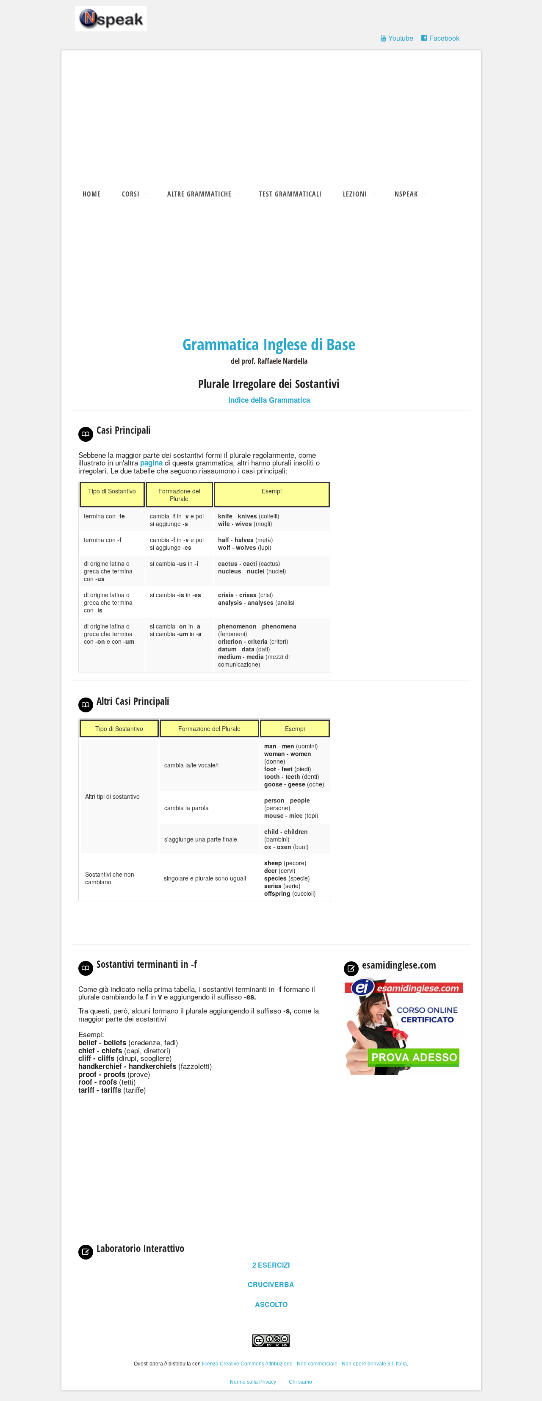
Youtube (400, 38)
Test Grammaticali (290, 194)
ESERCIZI (271, 1265)
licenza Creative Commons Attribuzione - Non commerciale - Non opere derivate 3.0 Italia (304, 1364)
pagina (151, 462)
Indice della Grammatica (269, 400)
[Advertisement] (275, 118)
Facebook (444, 38)
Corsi (131, 194)
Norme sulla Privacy (253, 1382)
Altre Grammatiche (199, 194)
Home (92, 194)
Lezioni (355, 194)
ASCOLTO (271, 1304)
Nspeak (406, 194)
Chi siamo (300, 1382)
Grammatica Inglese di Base (269, 344)
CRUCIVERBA (271, 1284)
